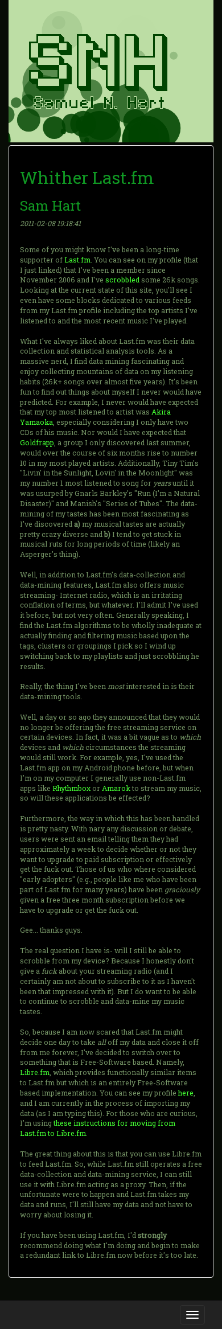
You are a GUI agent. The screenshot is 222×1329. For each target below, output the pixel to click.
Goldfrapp (37, 442)
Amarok (116, 788)
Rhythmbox (71, 788)
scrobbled (122, 279)
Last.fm (77, 259)
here (186, 1092)
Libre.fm (35, 1072)
